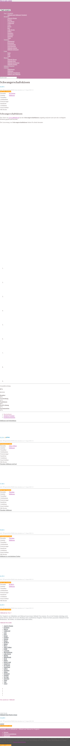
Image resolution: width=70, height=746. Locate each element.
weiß (8, 56)
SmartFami (7, 667)
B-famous (6, 627)
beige (9, 53)
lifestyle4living (8, 652)
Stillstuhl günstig (12, 48)
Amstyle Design (12, 18)
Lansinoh (6, 650)
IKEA (5, 645)
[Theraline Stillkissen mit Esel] (7, 480)
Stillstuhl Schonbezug (13, 73)
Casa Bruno (10, 21)
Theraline (11, 492)
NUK (5, 659)
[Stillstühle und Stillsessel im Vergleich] (32, 10)
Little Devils (11, 30)
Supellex (6, 675)
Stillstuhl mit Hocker (13, 63)
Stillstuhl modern (12, 64)
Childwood (10, 23)
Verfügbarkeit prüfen (6, 444)
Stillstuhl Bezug (12, 59)
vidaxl (5, 683)
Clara (9, 25)
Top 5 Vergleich (8, 13)
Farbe (5, 51)
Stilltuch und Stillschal (13, 74)
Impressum (7, 735)
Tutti (5, 682)
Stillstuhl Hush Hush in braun (8, 715)
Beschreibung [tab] (8, 414)
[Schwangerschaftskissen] (7, 139)
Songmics (10, 33)
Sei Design (12, 93)
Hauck (9, 26)
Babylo (9, 20)
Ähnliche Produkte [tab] (9, 416)
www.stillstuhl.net (14, 117)
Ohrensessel (10, 41)
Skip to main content (6, 1)
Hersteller (6, 16)
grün (8, 54)
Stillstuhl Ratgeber (9, 66)
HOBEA (11, 584)
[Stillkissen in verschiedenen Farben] (7, 573)
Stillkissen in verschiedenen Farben (10, 556)
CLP (5, 632)
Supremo (10, 36)
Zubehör (6, 68)
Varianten (6, 40)
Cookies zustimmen (5, 745)
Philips (6, 660)
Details (2, 724)
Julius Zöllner (13, 446)
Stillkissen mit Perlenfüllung (8, 420)
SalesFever (7, 664)
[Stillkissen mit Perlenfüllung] (7, 434)
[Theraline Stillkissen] (7, 527)
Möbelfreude (7, 657)
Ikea (8, 28)
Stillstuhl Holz (11, 61)
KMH (5, 649)
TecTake (6, 677)
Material (6, 58)
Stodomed (10, 35)
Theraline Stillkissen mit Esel (8, 464)
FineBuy (6, 637)
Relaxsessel (10, 43)
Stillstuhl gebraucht (13, 49)
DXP (5, 634)
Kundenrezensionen (9, 417)
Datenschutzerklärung (10, 734)
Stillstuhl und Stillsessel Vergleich (17, 15)
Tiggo (9, 38)
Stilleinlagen (11, 69)
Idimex (6, 644)
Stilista (6, 672)
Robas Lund (7, 662)
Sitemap (6, 732)
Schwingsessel (11, 46)
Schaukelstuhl (11, 44)
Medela (6, 655)
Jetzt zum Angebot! (5, 91)
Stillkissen (10, 71)
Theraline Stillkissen (6, 510)
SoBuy (9, 31)
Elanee (6, 636)
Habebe (6, 639)
